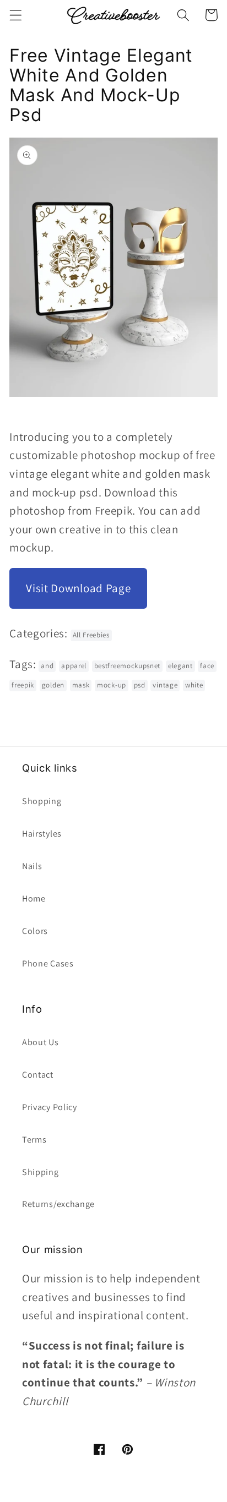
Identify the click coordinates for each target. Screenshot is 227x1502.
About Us (40, 1042)
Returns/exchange (58, 1204)
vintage (165, 685)
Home (34, 898)
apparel (74, 665)
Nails (32, 866)
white (194, 685)
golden (53, 685)
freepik (23, 685)
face (207, 665)
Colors (35, 931)
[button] (16, 15)
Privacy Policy (49, 1107)
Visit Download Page (78, 588)
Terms (34, 1139)
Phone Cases (48, 963)
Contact (37, 1074)
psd (139, 685)
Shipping (40, 1172)
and (47, 665)
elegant (180, 665)
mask (81, 685)
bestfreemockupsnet (127, 665)
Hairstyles (42, 833)
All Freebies (91, 635)
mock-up (111, 685)
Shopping (42, 801)
